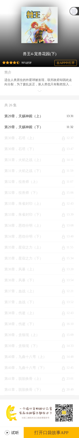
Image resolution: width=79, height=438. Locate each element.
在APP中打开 (66, 63)
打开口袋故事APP (51, 432)
